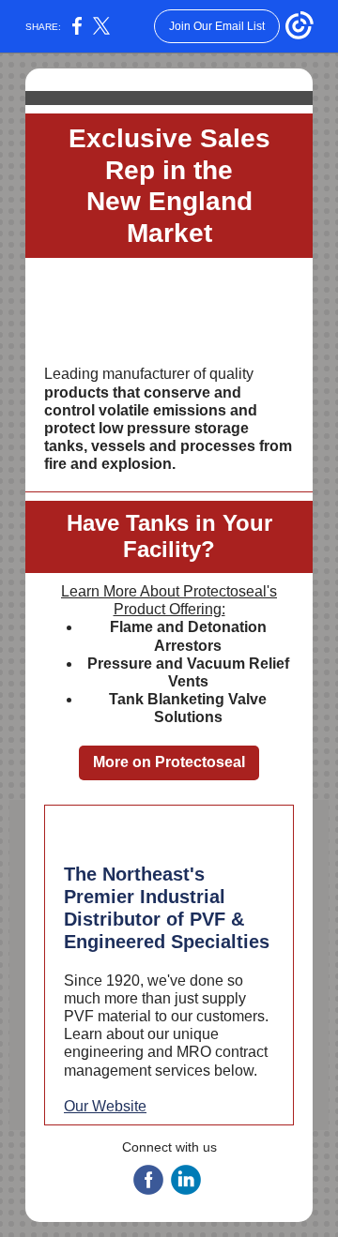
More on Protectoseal (169, 762)
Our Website (105, 1106)
